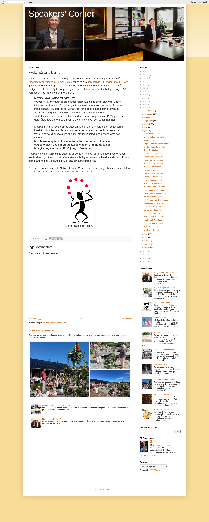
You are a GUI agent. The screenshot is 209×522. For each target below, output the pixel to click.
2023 (144, 81)
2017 (144, 101)
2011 (144, 261)
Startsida (81, 319)
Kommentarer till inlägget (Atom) (54, 323)
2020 (144, 91)
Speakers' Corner (61, 13)
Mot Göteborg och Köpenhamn (156, 200)
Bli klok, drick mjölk (151, 230)
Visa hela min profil (147, 456)
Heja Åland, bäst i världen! (154, 203)
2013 (144, 255)
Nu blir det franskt (160, 318)
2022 (144, 85)
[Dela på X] (55, 238)
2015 (144, 108)
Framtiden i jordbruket (162, 333)
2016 (144, 105)
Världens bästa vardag (153, 210)
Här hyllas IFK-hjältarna (153, 220)
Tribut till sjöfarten (151, 150)
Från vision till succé (152, 213)
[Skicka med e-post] (50, 238)
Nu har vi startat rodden (153, 197)
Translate (159, 470)
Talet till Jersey (149, 140)
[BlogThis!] (53, 238)
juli (145, 127)
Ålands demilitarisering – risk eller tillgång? (58, 405)
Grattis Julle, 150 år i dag (153, 160)
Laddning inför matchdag (153, 223)
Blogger (113, 490)
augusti (147, 124)
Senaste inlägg (35, 319)
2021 (144, 88)
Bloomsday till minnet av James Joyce (50, 82)
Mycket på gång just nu (153, 180)
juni (146, 131)
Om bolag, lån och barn (153, 177)
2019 (144, 95)
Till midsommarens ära (153, 167)
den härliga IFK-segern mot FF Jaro (107, 82)
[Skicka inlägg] (45, 238)
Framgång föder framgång (164, 350)
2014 (144, 252)
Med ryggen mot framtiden (154, 190)
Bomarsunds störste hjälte (154, 164)
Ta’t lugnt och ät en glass (153, 217)
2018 (144, 98)
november (148, 114)
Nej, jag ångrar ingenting (153, 173)
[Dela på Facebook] (58, 238)
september (148, 121)
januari (147, 247)
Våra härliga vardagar (152, 154)
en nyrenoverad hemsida (78, 171)
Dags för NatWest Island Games (156, 144)
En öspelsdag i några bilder (154, 137)
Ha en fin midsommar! (152, 170)
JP (153, 442)
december (148, 111)
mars (146, 241)
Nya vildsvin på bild (161, 365)
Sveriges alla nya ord (162, 303)
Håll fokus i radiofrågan (153, 227)
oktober (147, 117)
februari (147, 244)
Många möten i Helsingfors (52, 419)
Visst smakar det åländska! (154, 147)
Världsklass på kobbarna (153, 157)
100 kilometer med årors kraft (155, 187)
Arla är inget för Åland (152, 183)
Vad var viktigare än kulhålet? (165, 288)
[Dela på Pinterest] (61, 238)
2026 (144, 71)
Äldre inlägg (126, 319)
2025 (144, 75)
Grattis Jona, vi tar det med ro (155, 193)
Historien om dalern (161, 395)
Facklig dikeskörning (161, 410)
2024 (144, 78)
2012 (144, 258)
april (146, 237)
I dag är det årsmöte (151, 134)
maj (146, 234)
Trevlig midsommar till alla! (42, 331)
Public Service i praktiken (154, 207)
